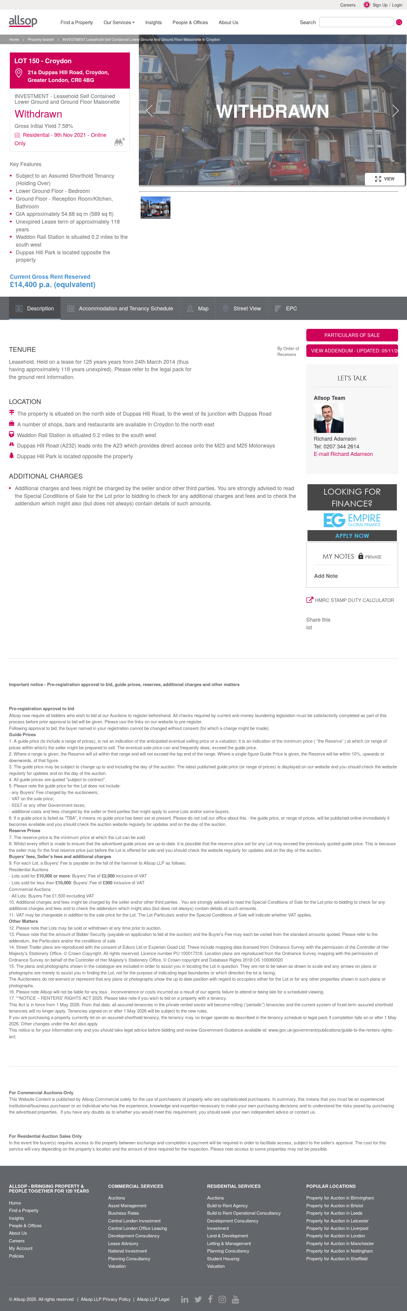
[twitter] (198, 1299)
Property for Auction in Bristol (334, 1205)
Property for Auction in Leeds (334, 1213)
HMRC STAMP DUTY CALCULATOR (354, 600)
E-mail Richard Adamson (343, 453)
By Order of (288, 348)
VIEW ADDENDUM (354, 350)
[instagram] (222, 1299)
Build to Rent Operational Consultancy (244, 1213)
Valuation (117, 1266)
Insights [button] (153, 22)
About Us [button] (228, 22)
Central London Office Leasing (137, 1228)
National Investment (127, 1250)
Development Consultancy (134, 1235)
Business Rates (123, 1213)
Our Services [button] (117, 22)
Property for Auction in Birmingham (340, 1197)
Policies (16, 1256)
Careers (347, 5)
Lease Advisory (123, 1243)
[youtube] (235, 1299)
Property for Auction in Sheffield (336, 1258)
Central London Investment (134, 1220)
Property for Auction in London (335, 1235)
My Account (20, 1248)
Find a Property (24, 1210)
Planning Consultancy (129, 1258)
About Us (18, 1233)
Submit (399, 22)
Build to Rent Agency (227, 1205)
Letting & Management (229, 1243)
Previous (149, 110)
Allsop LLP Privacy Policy (106, 1299)
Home (15, 1202)
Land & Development (227, 1235)
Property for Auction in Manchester (340, 1243)
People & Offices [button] (190, 22)
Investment (218, 1228)
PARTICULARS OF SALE (352, 335)
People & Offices (25, 1225)
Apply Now (352, 535)
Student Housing (223, 1258)
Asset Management (127, 1205)
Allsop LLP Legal (153, 1299)
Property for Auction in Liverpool (337, 1228)
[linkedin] (184, 1299)
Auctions (116, 1197)
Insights (16, 1218)
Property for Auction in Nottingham (339, 1250)
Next (395, 110)
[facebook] (210, 1299)
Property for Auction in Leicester (337, 1220)
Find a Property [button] (76, 22)
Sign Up (380, 5)
